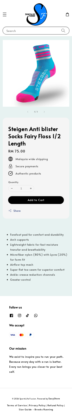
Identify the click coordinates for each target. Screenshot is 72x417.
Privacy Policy (37, 405)
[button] (5, 14)
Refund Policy (55, 405)
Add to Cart (36, 200)
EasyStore (54, 398)
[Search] (63, 30)
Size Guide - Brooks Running (36, 409)
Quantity (13, 182)
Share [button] (17, 210)
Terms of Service (17, 405)
